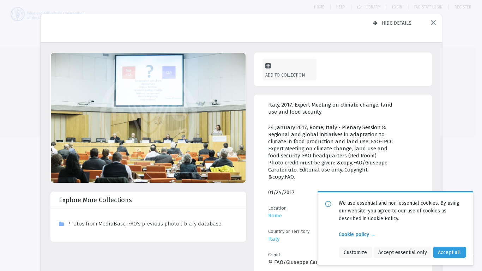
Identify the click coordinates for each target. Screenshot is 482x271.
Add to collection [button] (285, 75)
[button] (433, 22)
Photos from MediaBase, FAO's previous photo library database (144, 224)
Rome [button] (275, 215)
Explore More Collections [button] (95, 200)
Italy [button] (273, 239)
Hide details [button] (397, 23)
